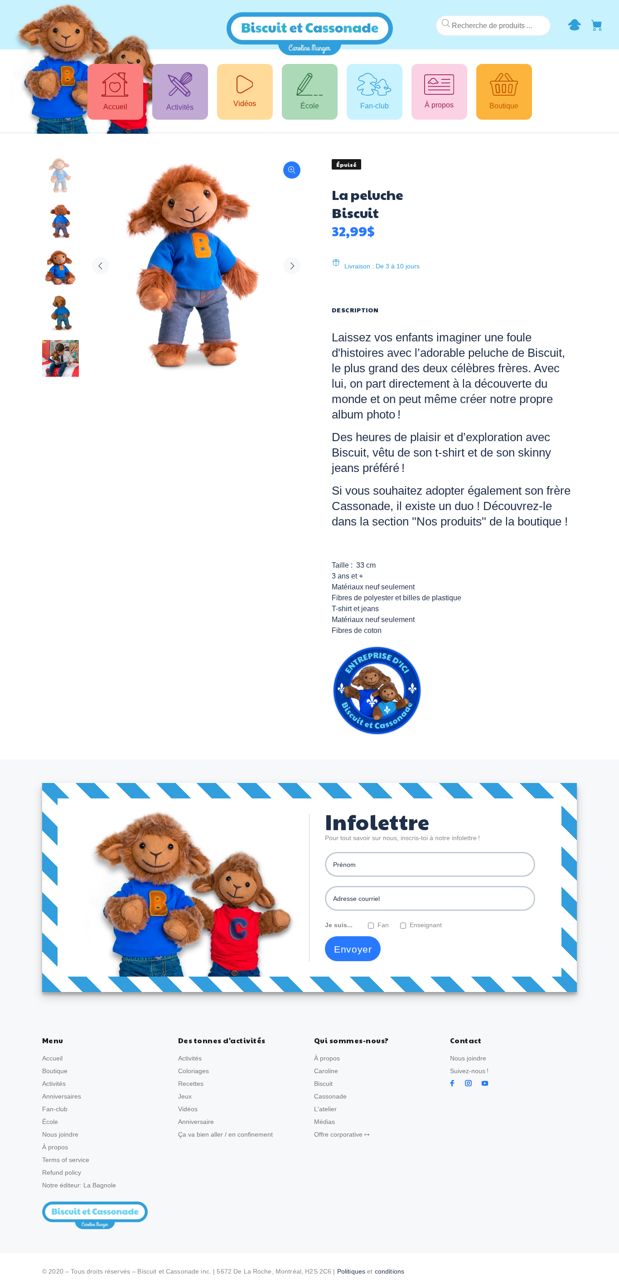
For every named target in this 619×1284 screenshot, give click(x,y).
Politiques (351, 1271)
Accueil (52, 1058)
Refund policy (61, 1172)
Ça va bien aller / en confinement (225, 1134)
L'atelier (325, 1109)
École (50, 1121)
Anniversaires (61, 1096)
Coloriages (193, 1071)
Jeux (185, 1096)
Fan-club (55, 1109)
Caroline (326, 1071)
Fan (383, 925)
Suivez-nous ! (469, 1071)
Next (291, 265)
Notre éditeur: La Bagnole (79, 1185)
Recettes (190, 1083)
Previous (100, 265)
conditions (389, 1271)
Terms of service (65, 1159)
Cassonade (330, 1096)
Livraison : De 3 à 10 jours (382, 266)
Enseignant (426, 925)
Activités (54, 1083)
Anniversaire (196, 1121)
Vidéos (188, 1109)
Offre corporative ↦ (342, 1134)
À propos (55, 1147)
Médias (324, 1121)
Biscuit (323, 1083)
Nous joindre (60, 1134)
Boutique (55, 1071)
